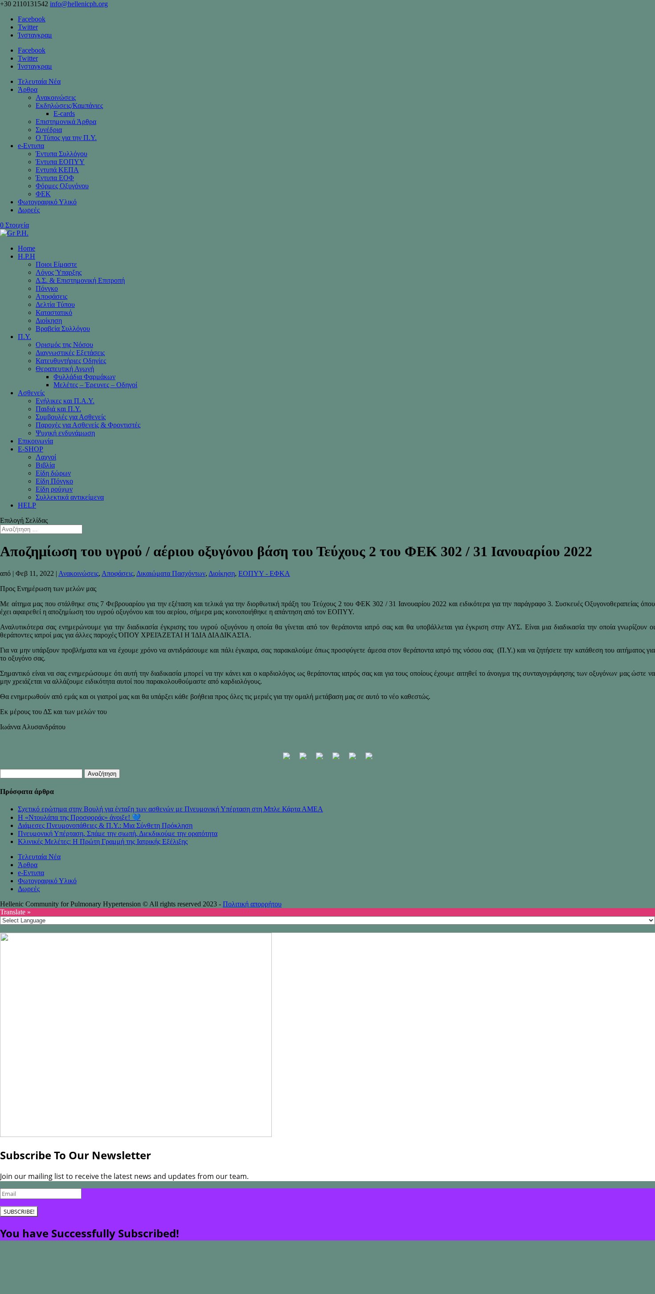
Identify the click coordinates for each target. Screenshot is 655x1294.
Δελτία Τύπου (55, 304)
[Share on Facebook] (286, 759)
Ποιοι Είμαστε (56, 264)
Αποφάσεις (51, 296)
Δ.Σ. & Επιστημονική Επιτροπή (80, 280)
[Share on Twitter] (303, 759)
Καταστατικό (54, 312)
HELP (27, 505)
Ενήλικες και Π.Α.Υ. (65, 401)
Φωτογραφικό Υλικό (47, 202)
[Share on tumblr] (369, 759)
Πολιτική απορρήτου (252, 904)
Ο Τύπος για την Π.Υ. (66, 137)
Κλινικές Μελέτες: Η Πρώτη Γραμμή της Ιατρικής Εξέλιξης (103, 841)
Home (26, 248)
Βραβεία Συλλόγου (63, 328)
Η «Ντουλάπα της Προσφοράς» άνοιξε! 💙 (79, 817)
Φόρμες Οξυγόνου (62, 186)
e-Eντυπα (31, 145)
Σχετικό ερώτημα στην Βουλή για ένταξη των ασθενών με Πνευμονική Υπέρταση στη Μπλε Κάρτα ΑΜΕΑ (170, 809)
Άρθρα (27, 89)
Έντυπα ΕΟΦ (55, 178)
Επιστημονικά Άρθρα (66, 121)
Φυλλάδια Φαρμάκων (84, 376)
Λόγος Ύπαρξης (59, 272)
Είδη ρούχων (54, 489)
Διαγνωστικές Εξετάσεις (70, 352)
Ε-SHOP (30, 449)
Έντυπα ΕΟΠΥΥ (60, 161)
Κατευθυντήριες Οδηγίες (71, 360)
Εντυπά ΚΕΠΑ (57, 170)
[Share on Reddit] (319, 759)
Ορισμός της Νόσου (64, 344)
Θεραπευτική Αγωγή (65, 368)
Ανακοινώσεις (56, 97)
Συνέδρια (49, 129)
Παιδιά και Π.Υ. (58, 409)
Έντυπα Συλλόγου (61, 153)
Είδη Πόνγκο (54, 481)
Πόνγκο (47, 288)
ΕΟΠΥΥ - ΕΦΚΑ (264, 573)
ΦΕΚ (43, 194)
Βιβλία (45, 465)
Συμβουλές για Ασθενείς (71, 417)
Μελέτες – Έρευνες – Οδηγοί (95, 385)
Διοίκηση (49, 320)
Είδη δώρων (53, 473)
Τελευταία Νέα (39, 81)
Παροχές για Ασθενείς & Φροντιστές (88, 425)
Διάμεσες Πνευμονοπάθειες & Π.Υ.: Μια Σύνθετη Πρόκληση (105, 825)
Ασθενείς (31, 393)
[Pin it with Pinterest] (336, 759)
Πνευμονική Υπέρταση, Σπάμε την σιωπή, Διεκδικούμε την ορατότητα (117, 833)
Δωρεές (29, 210)
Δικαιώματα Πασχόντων (170, 573)
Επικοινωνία (35, 441)
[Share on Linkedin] (352, 759)
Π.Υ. (24, 336)
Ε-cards (64, 113)
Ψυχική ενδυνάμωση (65, 433)
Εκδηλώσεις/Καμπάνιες (69, 105)
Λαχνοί (46, 457)
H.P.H (26, 256)
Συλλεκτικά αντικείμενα (70, 497)
